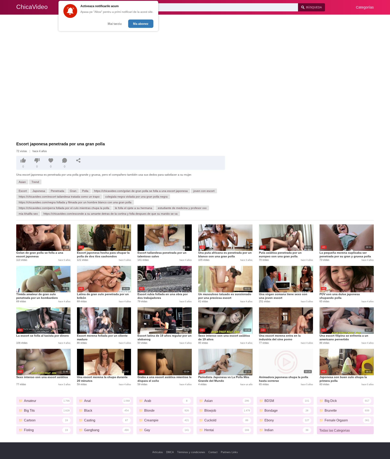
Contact (213, 452)
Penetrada (57, 191)
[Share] (78, 160)
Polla (85, 191)
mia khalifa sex (28, 213)
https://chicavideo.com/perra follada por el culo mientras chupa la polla (64, 208)
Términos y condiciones (191, 452)
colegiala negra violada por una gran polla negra (136, 196)
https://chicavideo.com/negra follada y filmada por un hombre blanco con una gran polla (75, 202)
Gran (73, 191)
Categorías (365, 7)
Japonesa (38, 191)
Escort (23, 191)
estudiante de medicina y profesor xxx (182, 208)
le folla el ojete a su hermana (133, 208)
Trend (35, 182)
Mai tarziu (115, 23)
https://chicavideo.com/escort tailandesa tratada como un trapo (59, 196)
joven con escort (203, 191)
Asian (22, 182)
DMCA (170, 452)
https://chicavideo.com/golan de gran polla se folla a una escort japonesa (141, 191)
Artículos (157, 452)
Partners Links (229, 452)
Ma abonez (140, 23)
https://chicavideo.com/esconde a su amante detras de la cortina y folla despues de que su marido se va (110, 213)
